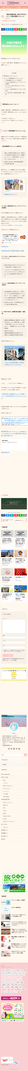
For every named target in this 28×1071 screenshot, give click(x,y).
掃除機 (16, 987)
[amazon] (17, 749)
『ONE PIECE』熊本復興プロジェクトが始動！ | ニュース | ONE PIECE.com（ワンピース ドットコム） (14, 396)
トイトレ (13, 977)
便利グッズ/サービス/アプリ (9, 821)
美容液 (23, 989)
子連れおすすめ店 (7, 816)
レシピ (8, 982)
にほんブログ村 (4, 1064)
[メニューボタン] (25, 3)
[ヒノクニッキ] (14, 3)
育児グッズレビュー (12, 991)
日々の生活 (5, 777)
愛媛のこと (5, 833)
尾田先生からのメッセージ (10, 76)
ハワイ (3, 979)
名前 (4, 635)
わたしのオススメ (7, 788)
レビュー (13, 982)
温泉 (9, 989)
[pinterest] (14, 749)
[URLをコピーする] (25, 29)
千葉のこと (5, 836)
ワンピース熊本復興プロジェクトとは (13, 78)
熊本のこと (5, 20)
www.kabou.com (5, 452)
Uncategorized (6, 774)
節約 (4, 780)
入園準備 (3, 984)
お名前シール (9, 972)
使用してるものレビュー (8, 785)
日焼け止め (4, 989)
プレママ (14, 979)
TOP (22, 970)
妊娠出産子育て (6, 799)
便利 (18, 982)
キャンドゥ (4, 975)
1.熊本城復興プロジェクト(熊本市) (13, 80)
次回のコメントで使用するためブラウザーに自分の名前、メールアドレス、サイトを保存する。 (14, 651)
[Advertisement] (14, 476)
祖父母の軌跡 (18, 989)
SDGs (18, 970)
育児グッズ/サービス (7, 802)
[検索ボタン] (3, 3)
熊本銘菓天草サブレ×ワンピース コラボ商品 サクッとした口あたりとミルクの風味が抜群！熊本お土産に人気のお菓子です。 (14, 433)
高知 (19, 991)
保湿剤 (22, 982)
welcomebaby (6, 796)
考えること (5, 827)
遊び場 (4, 813)
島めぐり (3, 987)
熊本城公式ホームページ (10, 194)
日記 (4, 839)
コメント (5, 618)
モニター (6, 783)
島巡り (8, 987)
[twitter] (9, 749)
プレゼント (8, 979)
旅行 (20, 987)
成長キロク (5, 805)
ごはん (15, 972)
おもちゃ (5, 810)
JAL (14, 970)
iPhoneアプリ (9, 970)
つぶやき (5, 824)
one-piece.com (4, 246)
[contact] (19, 749)
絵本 (4, 807)
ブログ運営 (5, 793)
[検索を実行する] (25, 754)
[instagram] (11, 749)
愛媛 (12, 987)
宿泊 (20, 984)
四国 (12, 984)
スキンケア (22, 975)
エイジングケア (22, 972)
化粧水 (8, 984)
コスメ (16, 975)
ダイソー (8, 977)
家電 (16, 984)
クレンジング (10, 975)
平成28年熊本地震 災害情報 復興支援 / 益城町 (12, 250)
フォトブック (6, 791)
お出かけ (5, 818)
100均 (3, 970)
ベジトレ (19, 979)
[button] (3, 29)
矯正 (12, 989)
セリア (3, 977)
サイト (4, 645)
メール (4, 640)
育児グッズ (4, 991)
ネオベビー (19, 977)
